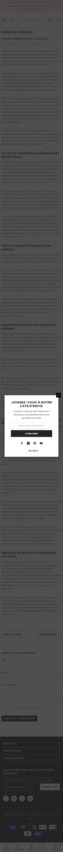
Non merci (33, 450)
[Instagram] (28, 443)
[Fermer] (58, 395)
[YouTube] (41, 443)
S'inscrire (31, 433)
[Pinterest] (34, 443)
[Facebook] (22, 443)
